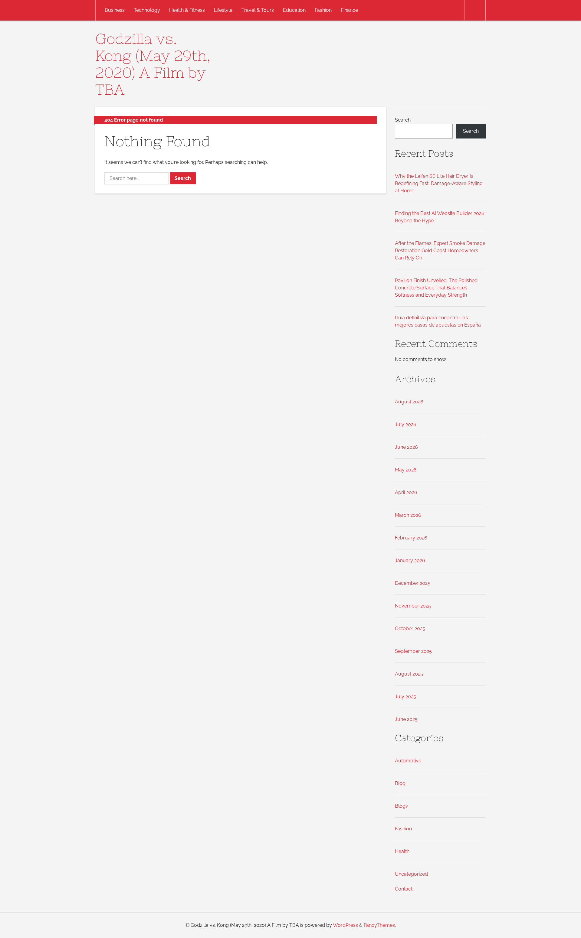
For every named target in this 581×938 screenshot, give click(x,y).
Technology (147, 10)
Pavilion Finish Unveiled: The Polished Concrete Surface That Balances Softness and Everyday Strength (436, 288)
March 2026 (408, 515)
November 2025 (413, 606)
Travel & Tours (257, 10)
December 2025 (412, 583)
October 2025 (410, 628)
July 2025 (405, 696)
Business (115, 10)
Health (402, 851)
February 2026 (411, 538)
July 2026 (405, 424)
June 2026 (406, 447)
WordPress (345, 925)
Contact (403, 889)
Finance (349, 10)
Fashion (323, 10)
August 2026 (409, 402)
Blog (400, 783)
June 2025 (406, 719)
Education (294, 10)
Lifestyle (223, 10)
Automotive (408, 761)
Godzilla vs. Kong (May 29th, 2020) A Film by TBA (152, 64)
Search (403, 120)
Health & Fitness (187, 10)
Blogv (401, 806)
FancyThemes (379, 925)
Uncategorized (411, 874)
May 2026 (406, 470)
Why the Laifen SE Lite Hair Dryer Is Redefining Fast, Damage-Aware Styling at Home (439, 183)
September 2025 (413, 651)
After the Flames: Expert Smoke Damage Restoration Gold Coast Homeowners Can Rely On (440, 250)
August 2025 (409, 674)
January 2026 (410, 560)
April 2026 (406, 492)
